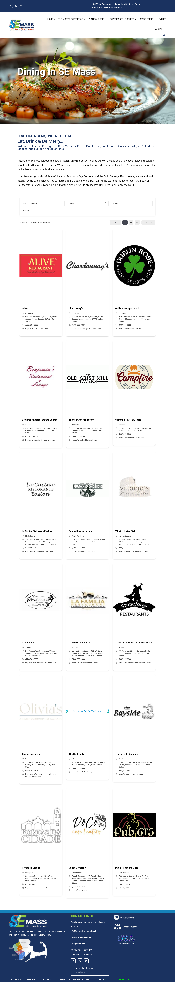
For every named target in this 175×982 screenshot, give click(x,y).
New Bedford (77, 872)
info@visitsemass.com (81, 937)
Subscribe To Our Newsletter (107, 7)
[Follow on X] (16, 6)
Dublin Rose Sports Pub (127, 308)
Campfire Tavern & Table (128, 419)
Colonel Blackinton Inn (80, 531)
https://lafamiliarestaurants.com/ (85, 663)
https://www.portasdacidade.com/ (38, 888)
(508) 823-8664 (78, 659)
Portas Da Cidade (31, 867)
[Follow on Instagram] (21, 6)
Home (50, 19)
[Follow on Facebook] (11, 6)
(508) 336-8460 (78, 436)
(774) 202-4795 (31, 771)
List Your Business (101, 4)
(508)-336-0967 (78, 325)
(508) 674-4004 (31, 884)
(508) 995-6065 (125, 884)
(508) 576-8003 (125, 434)
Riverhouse (28, 642)
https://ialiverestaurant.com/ (36, 328)
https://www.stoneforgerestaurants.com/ (135, 663)
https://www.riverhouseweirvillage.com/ (41, 663)
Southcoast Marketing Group (117, 979)
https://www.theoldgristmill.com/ (84, 440)
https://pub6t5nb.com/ (127, 888)
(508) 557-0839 (31, 325)
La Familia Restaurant (80, 642)
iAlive (25, 308)
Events (162, 19)
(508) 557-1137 (31, 436)
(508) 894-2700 (31, 548)
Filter (117, 222)
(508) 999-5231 (78, 944)
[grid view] (125, 222)
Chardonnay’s (76, 308)
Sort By (147, 222)
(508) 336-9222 (125, 325)
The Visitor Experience (70, 19)
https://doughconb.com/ (81, 890)
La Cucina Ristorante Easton (37, 531)
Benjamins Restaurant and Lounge (40, 419)
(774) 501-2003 (31, 659)
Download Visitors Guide (128, 4)
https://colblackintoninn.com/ (83, 551)
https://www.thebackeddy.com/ (84, 772)
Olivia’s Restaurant (31, 754)
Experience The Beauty (122, 19)
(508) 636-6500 (78, 768)
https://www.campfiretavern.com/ (132, 438)
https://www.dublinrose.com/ (130, 328)
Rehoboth (29, 313)
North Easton (30, 536)
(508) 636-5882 (125, 771)
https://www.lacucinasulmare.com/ (39, 551)
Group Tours (146, 19)
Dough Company (77, 867)
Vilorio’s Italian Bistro (126, 531)
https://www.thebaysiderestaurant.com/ (134, 774)
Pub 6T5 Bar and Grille (126, 867)
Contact (159, 29)
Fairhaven (29, 759)
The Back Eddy (76, 754)
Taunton (28, 647)
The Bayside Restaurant (127, 754)
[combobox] (130, 203)
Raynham (122, 647)
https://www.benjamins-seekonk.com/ (40, 440)
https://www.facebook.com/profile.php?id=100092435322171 (41, 775)
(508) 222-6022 (78, 548)
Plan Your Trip (96, 19)
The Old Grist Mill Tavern (81, 419)
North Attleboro (78, 536)
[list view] (131, 222)
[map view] (137, 222)
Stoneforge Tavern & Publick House (133, 642)
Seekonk (75, 313)
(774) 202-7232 (78, 887)
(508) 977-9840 (125, 659)
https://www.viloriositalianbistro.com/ (133, 551)
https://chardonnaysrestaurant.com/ (86, 328)
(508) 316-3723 (125, 548)
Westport (75, 759)
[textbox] (114, 203)
